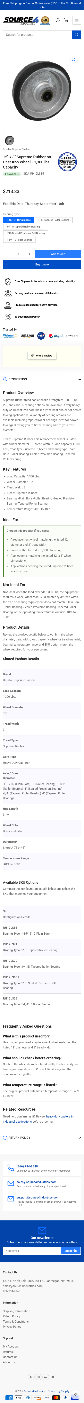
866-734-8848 (11, 1291)
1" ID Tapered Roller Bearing (53, 219)
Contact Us (10, 1357)
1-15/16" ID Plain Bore (18, 219)
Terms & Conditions (16, 1321)
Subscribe (70, 1251)
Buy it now (42, 264)
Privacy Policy (12, 1326)
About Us (9, 1362)
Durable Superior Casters (16, 149)
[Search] (76, 35)
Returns (8, 1352)
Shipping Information (16, 1311)
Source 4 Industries (35, 1391)
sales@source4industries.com (23, 1286)
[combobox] (42, 34)
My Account (11, 1346)
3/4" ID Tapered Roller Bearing (23, 226)
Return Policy (11, 1316)
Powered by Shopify (58, 1391)
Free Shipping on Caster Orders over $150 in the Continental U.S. (42, 5)
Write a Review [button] (44, 355)
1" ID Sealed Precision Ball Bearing (25, 233)
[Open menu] (76, 20)
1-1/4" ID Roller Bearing (19, 239)
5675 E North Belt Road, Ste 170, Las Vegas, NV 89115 (38, 1281)
